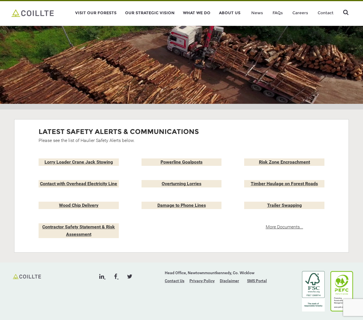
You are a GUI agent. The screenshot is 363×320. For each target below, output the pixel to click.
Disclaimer (229, 280)
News (257, 12)
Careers (300, 12)
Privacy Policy (202, 280)
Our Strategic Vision (149, 12)
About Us (229, 12)
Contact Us (174, 280)
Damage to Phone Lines (181, 205)
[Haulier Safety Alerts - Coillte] (32, 12)
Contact (326, 12)
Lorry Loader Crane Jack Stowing (79, 162)
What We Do (196, 12)
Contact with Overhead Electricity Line (78, 183)
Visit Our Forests (96, 12)
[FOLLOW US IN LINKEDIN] (102, 276)
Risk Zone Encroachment (284, 162)
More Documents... (284, 227)
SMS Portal (257, 280)
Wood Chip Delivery (78, 205)
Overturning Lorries (181, 183)
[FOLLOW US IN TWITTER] (129, 276)
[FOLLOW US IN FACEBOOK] (116, 276)
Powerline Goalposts (181, 162)
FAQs (278, 12)
